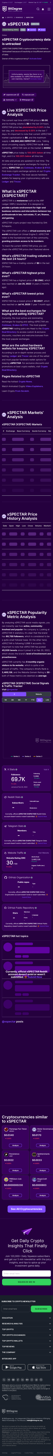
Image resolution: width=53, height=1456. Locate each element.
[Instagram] (32, 1380)
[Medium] (27, 1380)
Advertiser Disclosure (44, 1453)
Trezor (17, 181)
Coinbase (29, 167)
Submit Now (42, 816)
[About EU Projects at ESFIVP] (11, 1396)
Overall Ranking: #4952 (10, 30)
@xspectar (12, 689)
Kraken (38, 167)
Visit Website (43, 853)
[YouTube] (13, 1380)
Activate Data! (35, 59)
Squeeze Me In (26, 1282)
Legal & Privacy (16, 1453)
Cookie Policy (29, 1453)
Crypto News (25, 381)
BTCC (47, 167)
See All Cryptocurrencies (26, 1209)
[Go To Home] (4, 17)
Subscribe (41, 1309)
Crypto (10, 17)
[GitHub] (41, 1380)
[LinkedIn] (22, 1380)
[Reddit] (36, 1380)
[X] (4, 1380)
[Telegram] (9, 1380)
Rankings (19, 17)
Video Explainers (34, 386)
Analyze (15, 1145)
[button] (43, 9)
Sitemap (4, 1453)
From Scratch (22, 391)
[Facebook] (18, 1380)
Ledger (5, 181)
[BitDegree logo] (9, 1411)
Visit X (46, 769)
